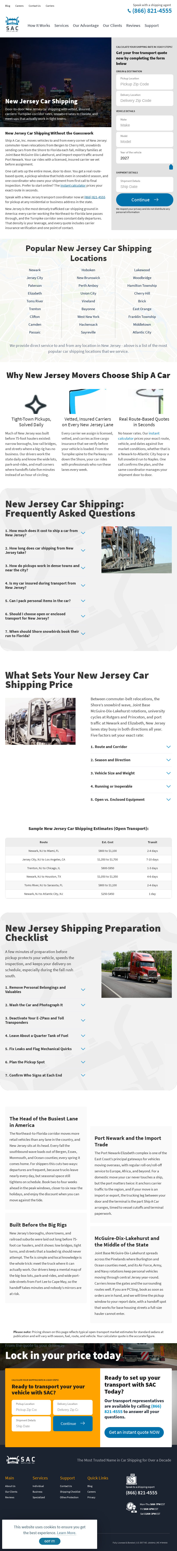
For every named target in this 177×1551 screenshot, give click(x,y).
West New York (88, 316)
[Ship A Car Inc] (12, 24)
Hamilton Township (142, 285)
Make (123, 119)
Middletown (142, 324)
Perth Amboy (88, 285)
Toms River (35, 301)
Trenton (35, 309)
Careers (19, 5)
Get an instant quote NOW (134, 1432)
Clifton (35, 316)
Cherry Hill (142, 293)
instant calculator (73, 185)
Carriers (50, 5)
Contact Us (35, 5)
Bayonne (88, 309)
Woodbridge (142, 278)
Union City (88, 293)
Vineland (88, 301)
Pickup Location (129, 78)
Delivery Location (130, 95)
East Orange (142, 309)
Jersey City (35, 278)
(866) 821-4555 (152, 10)
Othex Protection (69, 1497)
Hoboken (88, 270)
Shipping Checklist (70, 1491)
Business (37, 1491)
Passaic (35, 332)
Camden (34, 324)
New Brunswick (88, 278)
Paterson (35, 285)
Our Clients (112, 25)
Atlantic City (142, 332)
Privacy (91, 1497)
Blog (7, 5)
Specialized (39, 1497)
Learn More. (66, 1532)
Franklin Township (142, 316)
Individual (38, 1486)
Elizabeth (35, 293)
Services (61, 25)
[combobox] (142, 186)
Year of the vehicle (130, 152)
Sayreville (88, 332)
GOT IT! (49, 1541)
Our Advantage (86, 25)
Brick (142, 301)
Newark (35, 270)
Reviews (133, 25)
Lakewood (142, 270)
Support (152, 25)
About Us (10, 1486)
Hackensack (88, 324)
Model (123, 136)
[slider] (171, 168)
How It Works (39, 25)
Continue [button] (140, 200)
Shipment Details (130, 181)
